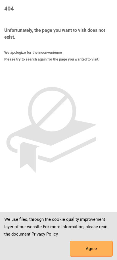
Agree (91, 248)
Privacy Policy (45, 234)
